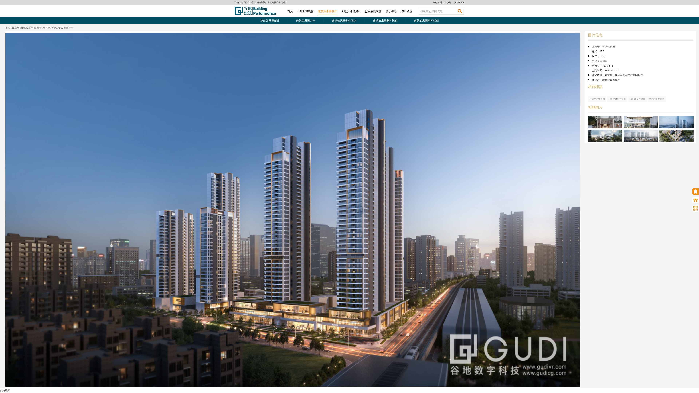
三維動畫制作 (305, 11)
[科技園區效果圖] (605, 136)
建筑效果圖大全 (305, 20)
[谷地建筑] (257, 11)
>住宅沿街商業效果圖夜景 (59, 27)
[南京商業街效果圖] (641, 136)
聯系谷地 (406, 11)
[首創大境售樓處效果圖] (605, 122)
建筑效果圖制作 (327, 11)
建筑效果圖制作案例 (344, 20)
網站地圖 (437, 2)
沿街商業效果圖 (637, 98)
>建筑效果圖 (18, 27)
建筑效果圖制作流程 (385, 20)
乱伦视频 (5, 390)
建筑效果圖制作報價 (426, 20)
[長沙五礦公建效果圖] (676, 122)
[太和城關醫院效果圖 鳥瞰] (676, 136)
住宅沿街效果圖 (656, 98)
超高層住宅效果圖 (617, 98)
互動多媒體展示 (351, 11)
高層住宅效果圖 (597, 98)
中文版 (448, 2)
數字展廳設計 (373, 11)
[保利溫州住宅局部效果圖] (641, 122)
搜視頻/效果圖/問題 (432, 11)
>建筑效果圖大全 (34, 27)
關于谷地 (391, 11)
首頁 (290, 11)
